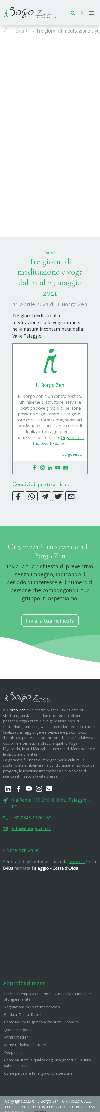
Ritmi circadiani (16, 1037)
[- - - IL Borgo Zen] (29, 12)
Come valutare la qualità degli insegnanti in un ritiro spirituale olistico (47, 1062)
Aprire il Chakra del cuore (25, 1044)
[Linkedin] (50, 467)
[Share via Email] (71, 496)
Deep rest (12, 1052)
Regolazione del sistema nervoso (32, 1006)
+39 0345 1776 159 (32, 818)
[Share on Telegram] (45, 496)
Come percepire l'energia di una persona (38, 1073)
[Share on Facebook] (18, 496)
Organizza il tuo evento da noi (58, 440)
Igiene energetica (18, 1029)
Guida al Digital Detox (23, 1014)
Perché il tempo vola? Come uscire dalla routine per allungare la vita (47, 996)
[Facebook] (34, 467)
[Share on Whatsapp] (32, 496)
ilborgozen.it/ (71, 454)
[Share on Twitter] (58, 496)
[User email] (65, 467)
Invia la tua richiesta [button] (50, 620)
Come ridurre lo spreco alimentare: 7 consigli (41, 1022)
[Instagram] (42, 467)
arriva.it (76, 861)
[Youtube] (57, 467)
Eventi (22, 31)
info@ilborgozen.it (31, 828)
